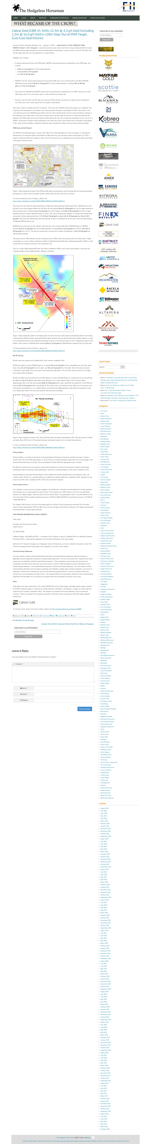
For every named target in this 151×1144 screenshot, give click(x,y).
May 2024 (103, 877)
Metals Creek (104, 635)
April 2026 (103, 818)
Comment (19, 664)
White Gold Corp (105, 795)
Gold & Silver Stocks (107, 530)
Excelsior (103, 505)
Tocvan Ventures (105, 770)
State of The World (106, 747)
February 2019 (105, 1037)
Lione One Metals (106, 609)
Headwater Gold (105, 553)
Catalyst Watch (27, 1141)
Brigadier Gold (105, 444)
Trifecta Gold (104, 775)
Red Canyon (104, 711)
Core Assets (104, 477)
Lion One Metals (105, 607)
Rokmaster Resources (107, 719)
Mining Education (79, 18)
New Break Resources (107, 655)
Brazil (53, 616)
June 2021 (103, 966)
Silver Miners (112, 1141)
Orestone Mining (105, 676)
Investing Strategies (106, 576)
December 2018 (105, 1042)
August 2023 (104, 900)
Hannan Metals (105, 551)
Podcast (103, 688)
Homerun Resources (107, 558)
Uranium (103, 785)
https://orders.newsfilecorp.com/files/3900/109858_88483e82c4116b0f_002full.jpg (39, 201)
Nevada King (104, 650)
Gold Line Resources (107, 533)
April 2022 (103, 941)
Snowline (103, 739)
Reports (42, 18)
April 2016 (103, 1124)
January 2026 (104, 826)
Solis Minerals (105, 742)
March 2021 (104, 974)
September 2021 (105, 958)
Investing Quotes (105, 574)
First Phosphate (105, 520)
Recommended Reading (108, 709)
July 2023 (103, 902)
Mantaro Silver (105, 625)
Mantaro (103, 622)
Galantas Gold (105, 523)
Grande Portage (105, 543)
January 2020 (104, 1009)
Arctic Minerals (105, 426)
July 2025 (103, 841)
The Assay (103, 760)
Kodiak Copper (105, 599)
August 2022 (104, 930)
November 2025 (105, 831)
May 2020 (103, 999)
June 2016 (103, 1119)
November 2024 (105, 862)
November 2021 (105, 953)
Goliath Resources (106, 541)
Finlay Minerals (105, 513)
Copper (102, 474)
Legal (24, 18)
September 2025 (105, 836)
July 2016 (103, 1116)
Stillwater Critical (105, 749)
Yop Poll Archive (123, 1141)
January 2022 (104, 948)
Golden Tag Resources (107, 536)
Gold (74, 616)
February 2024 (105, 885)
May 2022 (103, 938)
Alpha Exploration (106, 418)
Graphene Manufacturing (108, 546)
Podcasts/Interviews (107, 691)
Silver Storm (104, 734)
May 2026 (103, 816)
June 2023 (103, 905)
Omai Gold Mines (106, 671)
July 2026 (103, 811)
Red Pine (103, 714)
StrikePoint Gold (105, 755)
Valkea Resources (106, 788)
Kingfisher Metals (106, 594)
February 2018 (105, 1068)
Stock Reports (105, 752)
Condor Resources (106, 469)
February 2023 (105, 915)
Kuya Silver (104, 602)
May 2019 (103, 1030)
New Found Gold (105, 658)
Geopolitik (103, 525)
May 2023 (103, 907)
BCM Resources (105, 431)
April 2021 (103, 971)
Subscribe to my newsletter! (111, 31)
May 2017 (103, 1091)
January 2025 (104, 857)
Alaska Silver (104, 416)
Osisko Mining (105, 678)
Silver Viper (104, 737)
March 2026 (104, 821)
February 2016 (105, 1129)
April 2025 (103, 849)
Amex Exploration (106, 424)
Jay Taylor (103, 581)
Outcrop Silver (105, 681)
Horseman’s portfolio (59, 18)
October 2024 (104, 864)
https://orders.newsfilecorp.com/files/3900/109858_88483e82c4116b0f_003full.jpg (39, 351)
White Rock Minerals (107, 798)
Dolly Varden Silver (106, 492)
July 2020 (103, 994)
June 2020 (103, 997)
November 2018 (105, 1045)
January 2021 (104, 979)
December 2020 (105, 981)
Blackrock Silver (105, 434)
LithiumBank (104, 612)
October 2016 (104, 1109)
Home (15, 18)
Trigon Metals (104, 777)
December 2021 (105, 951)
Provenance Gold (106, 701)
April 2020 (103, 1002)
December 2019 (105, 1012)
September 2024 (105, 867)
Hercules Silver (105, 556)
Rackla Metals (105, 706)
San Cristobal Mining (107, 721)
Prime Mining (104, 693)
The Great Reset (105, 765)
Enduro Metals (105, 497)
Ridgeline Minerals (106, 716)
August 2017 (104, 1083)
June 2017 (103, 1088)
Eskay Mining (104, 502)
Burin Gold (103, 449)
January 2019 (104, 1040)
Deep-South (104, 482)
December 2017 (105, 1073)
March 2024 (104, 882)
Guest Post (104, 548)
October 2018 (104, 1047)
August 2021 (104, 961)
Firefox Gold (104, 515)
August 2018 (104, 1053)
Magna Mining (104, 620)
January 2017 (104, 1101)
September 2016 (105, 1111)
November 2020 (105, 984)
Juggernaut (104, 584)
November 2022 (105, 923)
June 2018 (103, 1058)
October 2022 (104, 925)
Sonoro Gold (104, 744)
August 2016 (104, 1114)
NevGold (103, 653)
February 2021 (105, 976)
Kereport (103, 592)
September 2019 (105, 1019)
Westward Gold (105, 793)
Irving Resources (105, 579)
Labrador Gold (104, 604)
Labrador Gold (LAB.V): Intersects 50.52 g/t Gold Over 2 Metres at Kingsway (67, 624)
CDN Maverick (105, 462)
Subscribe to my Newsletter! (26, 628)
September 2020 (105, 989)
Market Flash (104, 627)
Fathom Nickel (105, 508)
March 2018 (104, 1065)
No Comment (46, 616)
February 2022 (105, 946)
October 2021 (104, 956)
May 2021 (103, 969)
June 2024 (103, 874)
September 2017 (105, 1081)
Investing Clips (105, 571)
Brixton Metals (105, 446)
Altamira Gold (104, 421)
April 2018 (103, 1063)
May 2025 (103, 846)
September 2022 (105, 928)
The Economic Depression (108, 762)
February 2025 (105, 854)
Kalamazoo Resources (107, 589)
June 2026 (103, 813)
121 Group (103, 411)
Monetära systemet (106, 643)
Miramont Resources (107, 640)
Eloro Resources (105, 495)
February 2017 (105, 1098)
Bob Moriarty (104, 439)
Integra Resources (106, 569)
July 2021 (103, 963)
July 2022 (103, 933)
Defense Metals (105, 485)
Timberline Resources (107, 767)
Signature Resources (107, 727)
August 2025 (104, 839)
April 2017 (103, 1093)
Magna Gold (104, 617)
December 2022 (105, 920)
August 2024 (104, 869)
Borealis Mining (105, 441)
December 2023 (105, 890)
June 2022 (103, 935)
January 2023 (104, 918)
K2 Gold (103, 586)
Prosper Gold (104, 699)
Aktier (102, 413)
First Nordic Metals (106, 518)
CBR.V (68, 616)
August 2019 (104, 1022)
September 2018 (105, 1050)
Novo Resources (105, 665)
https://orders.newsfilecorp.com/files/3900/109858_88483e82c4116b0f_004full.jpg (39, 447)
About (32, 18)
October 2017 (104, 1078)
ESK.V (102, 500)
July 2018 (103, 1055)
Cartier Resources (106, 454)
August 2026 (104, 808)
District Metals (105, 490)
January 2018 (104, 1070)
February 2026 (105, 823)
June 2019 (103, 1027)
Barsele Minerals (105, 429)
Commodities (104, 467)
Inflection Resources (107, 566)
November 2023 (105, 892)
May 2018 (103, 1060)
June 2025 (103, 844)
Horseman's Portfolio (107, 561)
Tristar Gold (104, 780)
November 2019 (105, 1014)
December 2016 (105, 1103)
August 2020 (104, 991)
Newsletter (103, 663)
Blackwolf (103, 436)
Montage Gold (104, 645)
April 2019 (103, 1032)
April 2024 (103, 879)
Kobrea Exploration (106, 597)
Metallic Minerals (105, 632)
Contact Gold (104, 472)
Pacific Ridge (104, 683)
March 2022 (104, 943)
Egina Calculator (97, 18)
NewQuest (103, 660)
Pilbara (102, 686)
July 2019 (103, 1025)
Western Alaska (105, 790)
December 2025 (105, 828)
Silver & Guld (104, 732)
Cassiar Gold (104, 459)
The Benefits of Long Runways (23, 620)
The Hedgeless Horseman (64, 1137)
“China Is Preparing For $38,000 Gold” (124, 400)
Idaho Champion (105, 564)
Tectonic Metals (105, 757)
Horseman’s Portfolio (52, 1141)
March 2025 (104, 851)
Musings (103, 648)
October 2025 (104, 834)
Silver (102, 729)
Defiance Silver (105, 487)
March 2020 (104, 1004)
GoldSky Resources (106, 538)
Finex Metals (104, 510)
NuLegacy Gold (105, 668)
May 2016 (103, 1121)
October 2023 (104, 895)
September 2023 (105, 897)
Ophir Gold (103, 673)
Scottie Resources (106, 724)
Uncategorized (105, 783)
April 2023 (103, 910)
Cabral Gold (36, 616)
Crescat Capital (105, 480)
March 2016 (104, 1126)
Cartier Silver (104, 457)
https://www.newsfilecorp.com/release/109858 (66, 609)
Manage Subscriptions (71, 1141)
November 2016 (105, 1106)
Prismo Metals (105, 696)
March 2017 (104, 1096)
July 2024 (103, 872)
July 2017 (103, 1086)
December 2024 (105, 859)
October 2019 (104, 1017)
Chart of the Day (105, 464)
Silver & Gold (102, 1141)
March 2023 (104, 913)
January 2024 (104, 887)
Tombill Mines (104, 772)
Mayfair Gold (104, 630)
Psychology (104, 704)
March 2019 (104, 1035)
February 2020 (105, 1007)
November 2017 (105, 1075)
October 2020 (104, 986)
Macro (102, 615)
